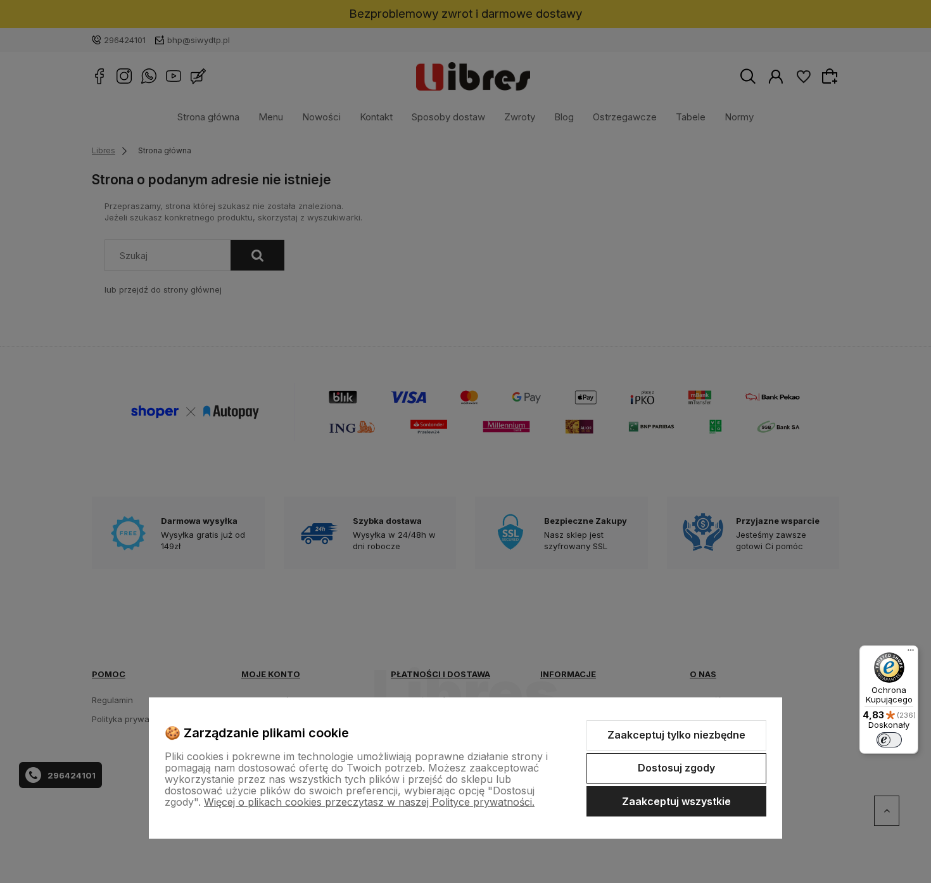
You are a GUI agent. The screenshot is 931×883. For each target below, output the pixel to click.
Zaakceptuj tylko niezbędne (676, 734)
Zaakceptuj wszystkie (676, 801)
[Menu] (910, 653)
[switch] (889, 739)
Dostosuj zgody (676, 767)
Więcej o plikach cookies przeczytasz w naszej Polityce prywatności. (369, 802)
